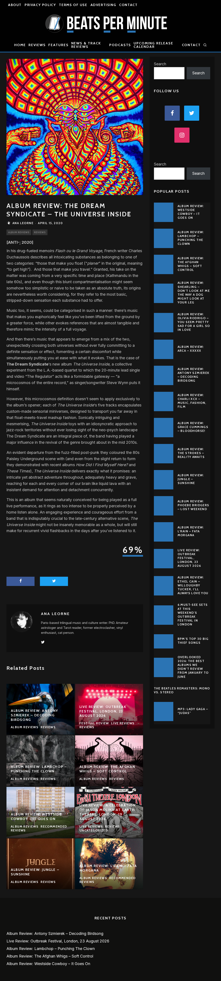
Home (20, 45)
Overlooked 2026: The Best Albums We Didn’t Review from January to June (193, 667)
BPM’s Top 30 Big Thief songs (193, 641)
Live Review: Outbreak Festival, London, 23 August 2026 (189, 558)
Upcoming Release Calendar (153, 45)
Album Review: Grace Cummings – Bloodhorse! (193, 427)
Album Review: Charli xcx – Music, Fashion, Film (192, 401)
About (15, 5)
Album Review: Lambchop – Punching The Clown (191, 238)
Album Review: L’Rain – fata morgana (191, 531)
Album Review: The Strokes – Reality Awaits (191, 453)
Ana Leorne (23, 223)
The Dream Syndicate (27, 364)
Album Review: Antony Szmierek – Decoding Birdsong (194, 375)
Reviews (37, 45)
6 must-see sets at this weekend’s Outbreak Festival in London (193, 614)
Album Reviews (19, 232)
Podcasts (120, 45)
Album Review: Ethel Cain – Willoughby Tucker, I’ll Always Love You (193, 585)
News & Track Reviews (86, 45)
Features (58, 45)
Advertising (103, 5)
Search (160, 64)
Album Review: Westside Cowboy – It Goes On (191, 212)
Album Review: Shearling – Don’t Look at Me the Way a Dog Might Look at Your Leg (194, 292)
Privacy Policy (40, 5)
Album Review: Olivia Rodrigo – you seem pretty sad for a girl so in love (194, 322)
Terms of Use (73, 5)
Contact (128, 5)
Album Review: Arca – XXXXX (191, 349)
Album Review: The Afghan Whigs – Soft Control (191, 264)
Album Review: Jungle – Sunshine (191, 479)
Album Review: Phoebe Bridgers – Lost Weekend (193, 505)
